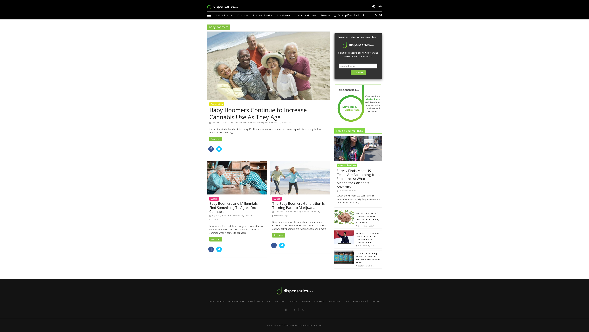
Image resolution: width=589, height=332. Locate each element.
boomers (315, 211)
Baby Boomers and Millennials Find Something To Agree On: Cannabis (233, 207)
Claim (346, 301)
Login (379, 6)
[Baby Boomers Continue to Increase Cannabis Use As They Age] (268, 33)
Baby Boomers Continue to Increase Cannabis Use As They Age (258, 113)
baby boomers (240, 122)
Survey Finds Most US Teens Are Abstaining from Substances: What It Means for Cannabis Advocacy (358, 178)
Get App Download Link (350, 15)
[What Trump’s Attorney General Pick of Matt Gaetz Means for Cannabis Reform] (344, 232)
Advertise (306, 301)
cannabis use (275, 122)
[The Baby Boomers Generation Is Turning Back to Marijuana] (300, 163)
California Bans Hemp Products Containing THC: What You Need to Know (368, 258)
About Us (294, 301)
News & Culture (263, 301)
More (324, 15)
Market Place (222, 15)
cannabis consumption (258, 122)
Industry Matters (306, 15)
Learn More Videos (236, 301)
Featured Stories (262, 15)
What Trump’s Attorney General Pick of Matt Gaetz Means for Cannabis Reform (367, 238)
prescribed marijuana (281, 215)
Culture (214, 199)
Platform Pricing (217, 301)
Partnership (319, 301)
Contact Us (374, 301)
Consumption (217, 104)
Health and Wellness (347, 165)
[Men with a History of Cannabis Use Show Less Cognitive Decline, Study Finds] (344, 212)
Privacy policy (359, 301)
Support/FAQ (280, 301)
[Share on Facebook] (211, 150)
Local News (284, 15)
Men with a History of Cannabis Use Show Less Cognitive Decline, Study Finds (367, 218)
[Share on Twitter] (219, 150)
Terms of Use (334, 301)
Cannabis (248, 215)
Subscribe (358, 73)
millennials (286, 122)
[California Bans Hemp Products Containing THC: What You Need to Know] (344, 252)
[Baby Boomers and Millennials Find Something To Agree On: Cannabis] (237, 163)
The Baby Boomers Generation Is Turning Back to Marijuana (298, 205)
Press (250, 301)
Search (241, 15)
